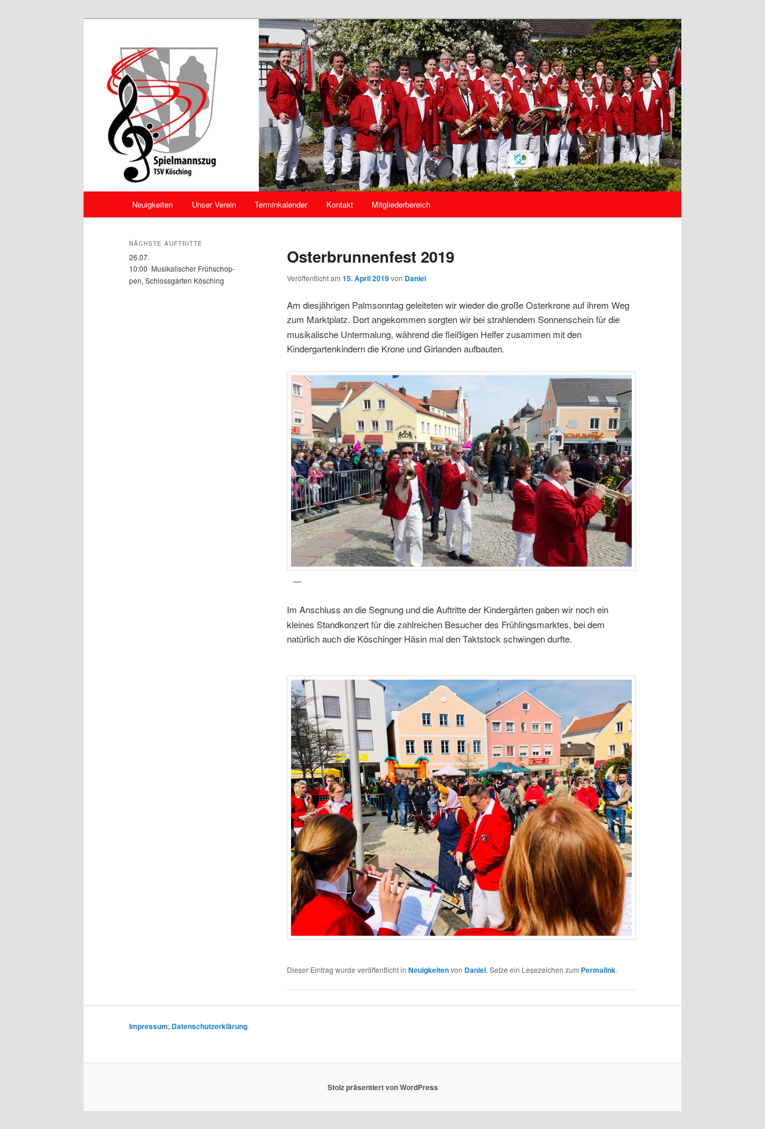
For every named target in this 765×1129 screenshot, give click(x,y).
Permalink (598, 969)
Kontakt (339, 204)
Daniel (415, 278)
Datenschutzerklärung (209, 1026)
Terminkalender (281, 204)
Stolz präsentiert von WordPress (383, 1087)
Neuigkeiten (152, 204)
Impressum (148, 1026)
